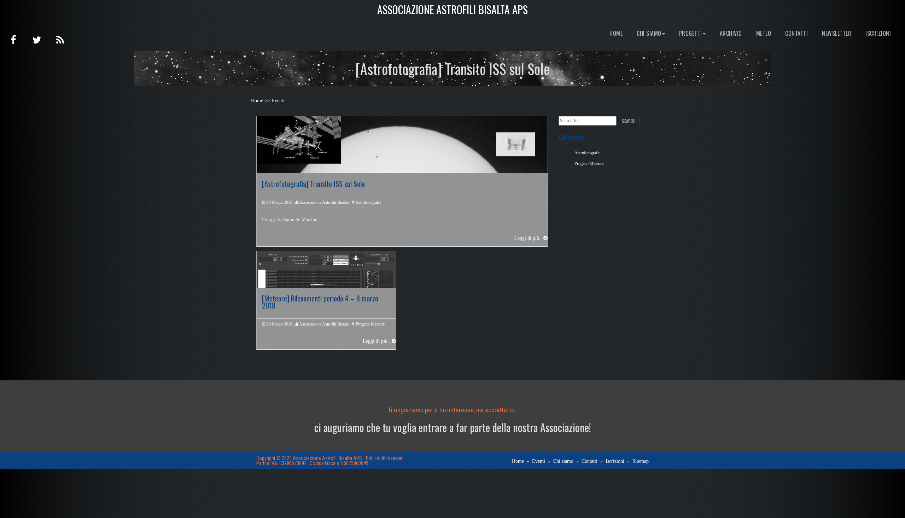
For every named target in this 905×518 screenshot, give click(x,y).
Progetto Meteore (370, 324)
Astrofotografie (368, 202)
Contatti (796, 33)
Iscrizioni (878, 33)
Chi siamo (649, 33)
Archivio (731, 33)
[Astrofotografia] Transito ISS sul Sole (313, 183)
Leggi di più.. (528, 238)
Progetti (690, 33)
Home (616, 33)
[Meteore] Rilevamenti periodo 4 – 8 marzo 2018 (320, 302)
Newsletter (836, 33)
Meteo (763, 33)
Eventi (538, 461)
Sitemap (640, 461)
